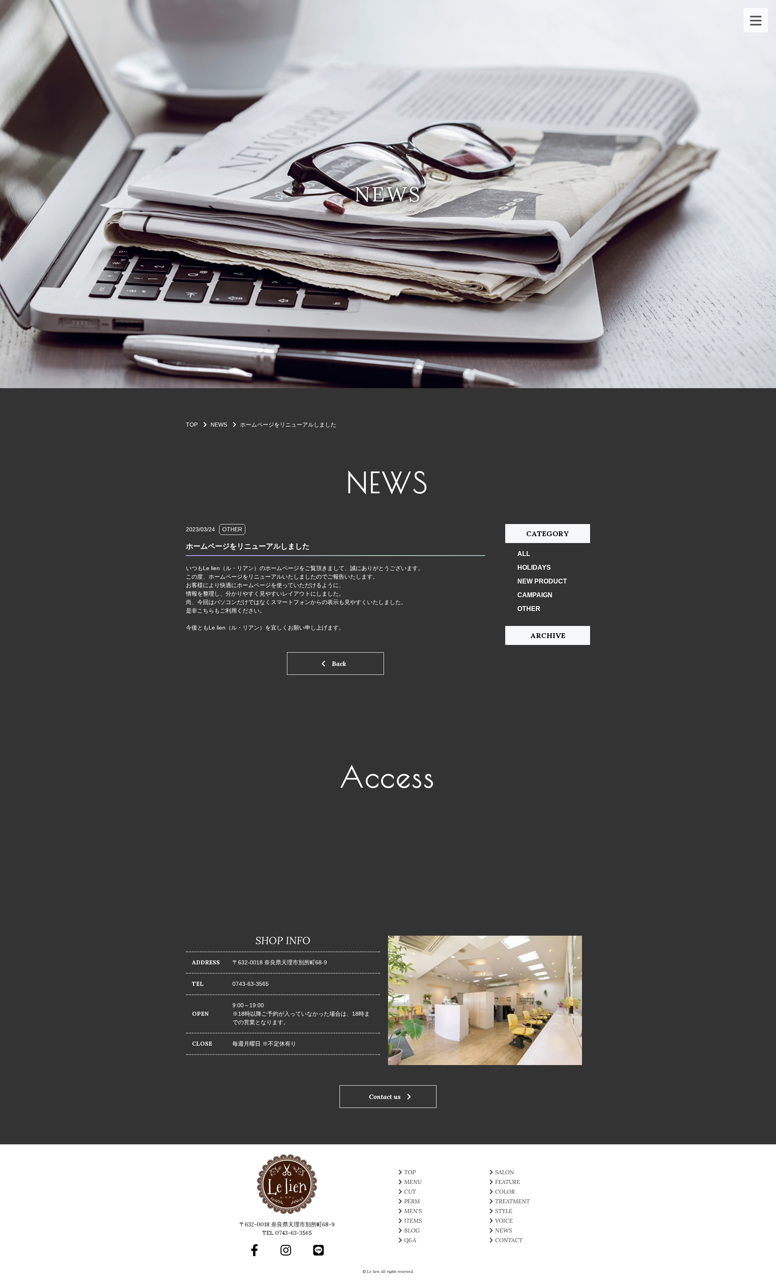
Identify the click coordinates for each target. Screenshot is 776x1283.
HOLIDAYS (534, 567)
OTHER (528, 608)
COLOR (505, 1191)
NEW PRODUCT (542, 581)
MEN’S (413, 1211)
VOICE (504, 1220)
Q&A (410, 1240)
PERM (412, 1201)
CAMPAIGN (534, 595)
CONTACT (509, 1240)
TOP (409, 1172)
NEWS (219, 424)
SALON (504, 1172)
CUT (410, 1191)
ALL (523, 553)
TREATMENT (512, 1201)
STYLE (503, 1211)
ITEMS (413, 1220)
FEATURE (507, 1182)
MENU (413, 1182)
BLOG (412, 1230)
